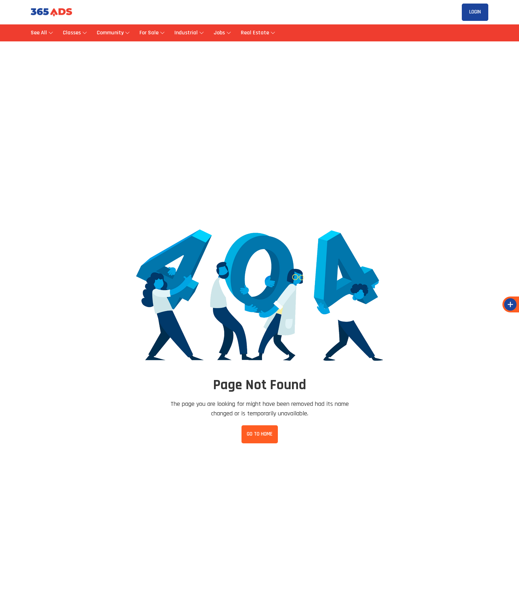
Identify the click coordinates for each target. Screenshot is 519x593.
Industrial (186, 32)
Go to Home (260, 434)
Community (110, 32)
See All (39, 32)
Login (475, 11)
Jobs (219, 32)
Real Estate (255, 32)
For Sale (149, 32)
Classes (72, 32)
